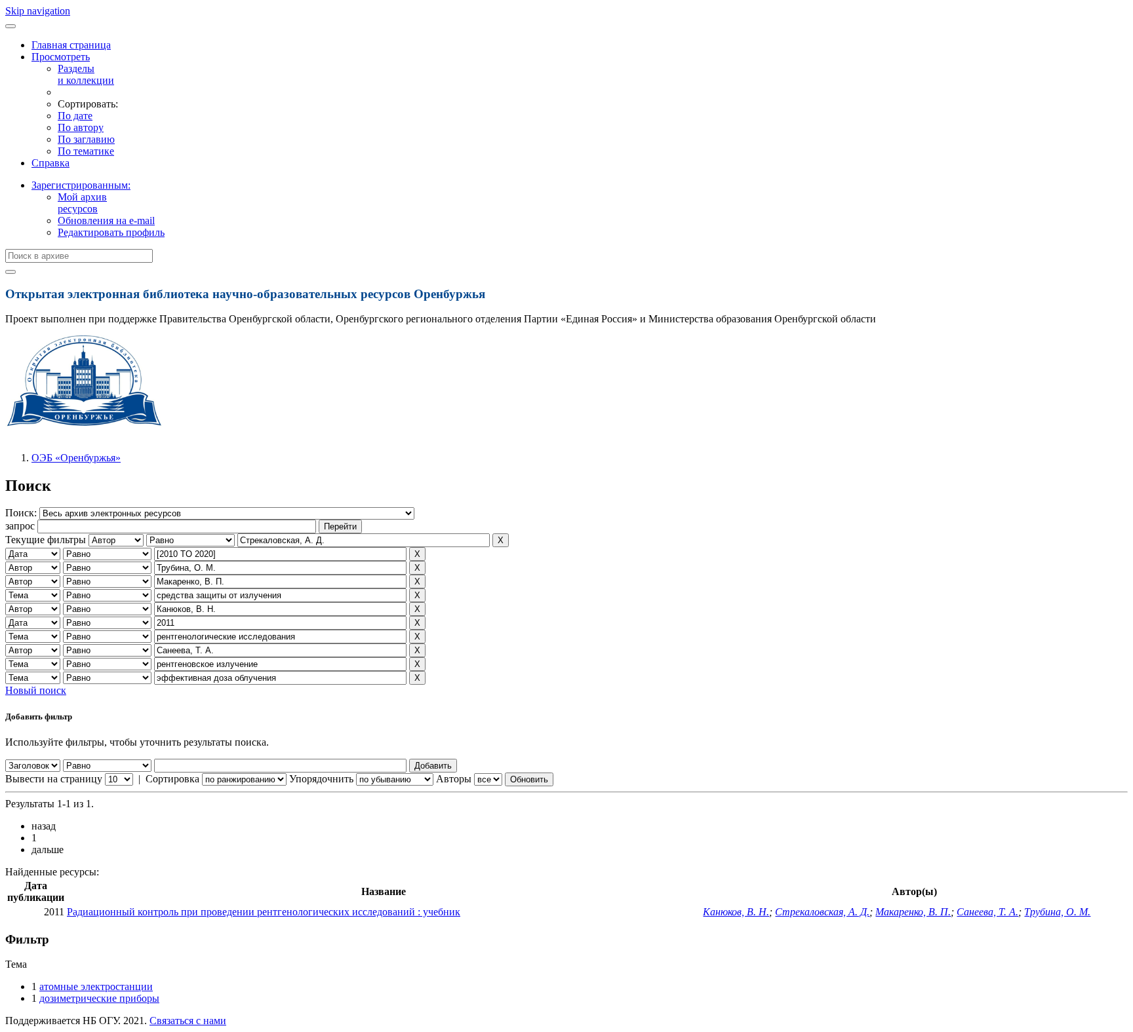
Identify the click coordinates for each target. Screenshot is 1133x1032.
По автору (81, 127)
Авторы (453, 778)
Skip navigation (37, 10)
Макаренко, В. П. (913, 911)
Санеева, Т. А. (987, 911)
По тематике (86, 151)
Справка (50, 162)
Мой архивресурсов (82, 202)
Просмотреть (60, 56)
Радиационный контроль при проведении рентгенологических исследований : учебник (263, 911)
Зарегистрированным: (80, 185)
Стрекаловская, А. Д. (822, 911)
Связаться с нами (187, 1020)
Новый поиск (35, 690)
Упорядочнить (321, 778)
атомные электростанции (96, 986)
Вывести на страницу (53, 778)
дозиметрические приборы (99, 998)
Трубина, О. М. (1057, 911)
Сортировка (172, 778)
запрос (20, 525)
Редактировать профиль (111, 232)
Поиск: (22, 512)
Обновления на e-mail (106, 220)
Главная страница (71, 44)
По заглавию (86, 139)
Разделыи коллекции (86, 74)
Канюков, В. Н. (736, 911)
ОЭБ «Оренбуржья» (76, 457)
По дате (75, 115)
